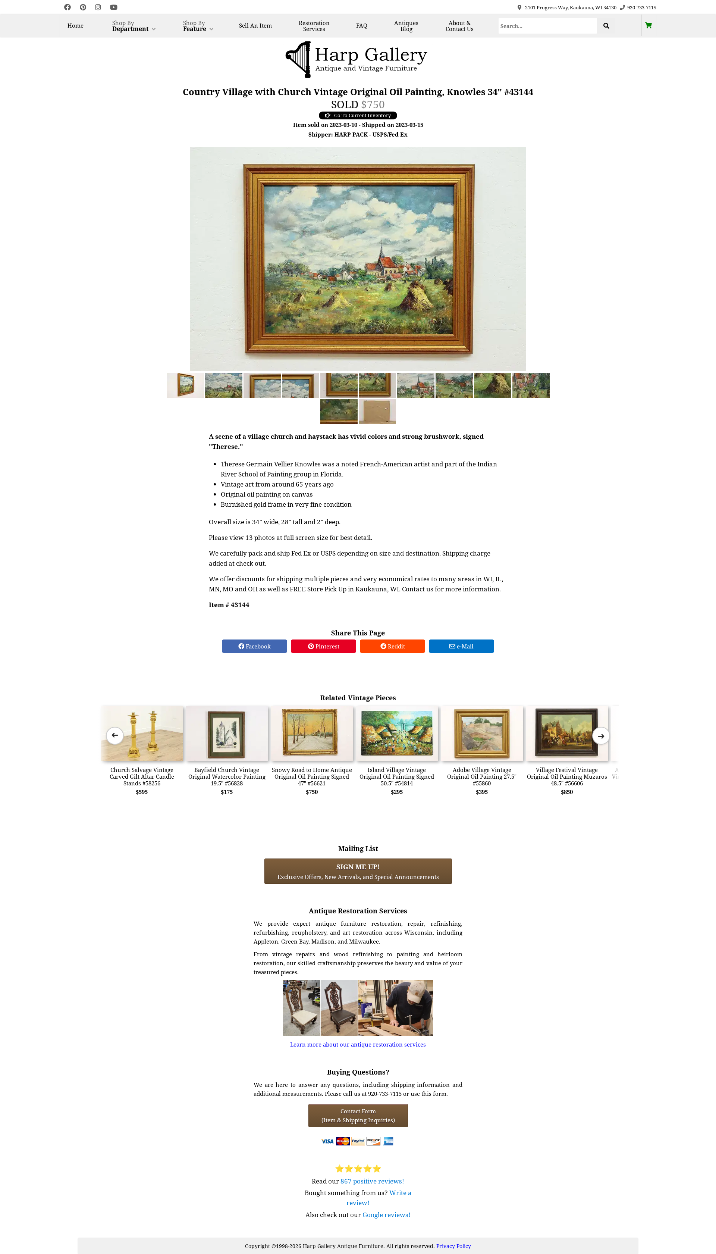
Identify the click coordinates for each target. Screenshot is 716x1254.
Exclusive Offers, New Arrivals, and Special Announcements (358, 871)
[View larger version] (358, 258)
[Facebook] (67, 7)
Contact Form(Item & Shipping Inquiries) (358, 1115)
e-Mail (464, 646)
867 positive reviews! (372, 1181)
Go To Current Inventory (362, 115)
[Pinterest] (83, 7)
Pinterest (326, 646)
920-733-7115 (641, 7)
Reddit (395, 646)
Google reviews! (386, 1214)
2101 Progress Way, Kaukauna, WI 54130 (570, 7)
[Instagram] (98, 7)
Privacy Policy (453, 1246)
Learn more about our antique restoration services (358, 1044)
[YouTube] (114, 7)
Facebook (257, 646)
